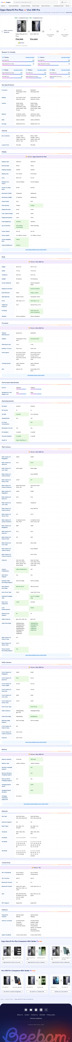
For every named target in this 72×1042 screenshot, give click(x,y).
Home (2, 999)
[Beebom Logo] (6, 2)
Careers (27, 1015)
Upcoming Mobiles (14, 6)
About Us (20, 1015)
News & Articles (45, 6)
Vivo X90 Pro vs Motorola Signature (12, 991)
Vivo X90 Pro (34, 34)
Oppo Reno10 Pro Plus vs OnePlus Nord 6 (37, 962)
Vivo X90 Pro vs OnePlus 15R (37, 991)
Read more (69, 12)
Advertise (42, 1015)
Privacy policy (51, 1015)
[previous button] (3, 955)
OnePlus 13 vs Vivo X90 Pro (61, 991)
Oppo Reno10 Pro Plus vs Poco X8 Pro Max (12, 962)
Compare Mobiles (25, 6)
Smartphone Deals (58, 6)
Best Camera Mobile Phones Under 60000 (36, 655)
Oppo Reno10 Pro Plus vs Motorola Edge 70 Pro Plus (61, 962)
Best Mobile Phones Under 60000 (36, 375)
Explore (3, 6)
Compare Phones (9, 999)
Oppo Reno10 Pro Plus (21, 35)
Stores (67, 6)
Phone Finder (35, 6)
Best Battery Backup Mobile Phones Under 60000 (36, 804)
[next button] (69, 955)
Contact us (34, 1015)
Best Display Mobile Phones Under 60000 (36, 249)
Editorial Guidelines (36, 1018)
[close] (27, 20)
